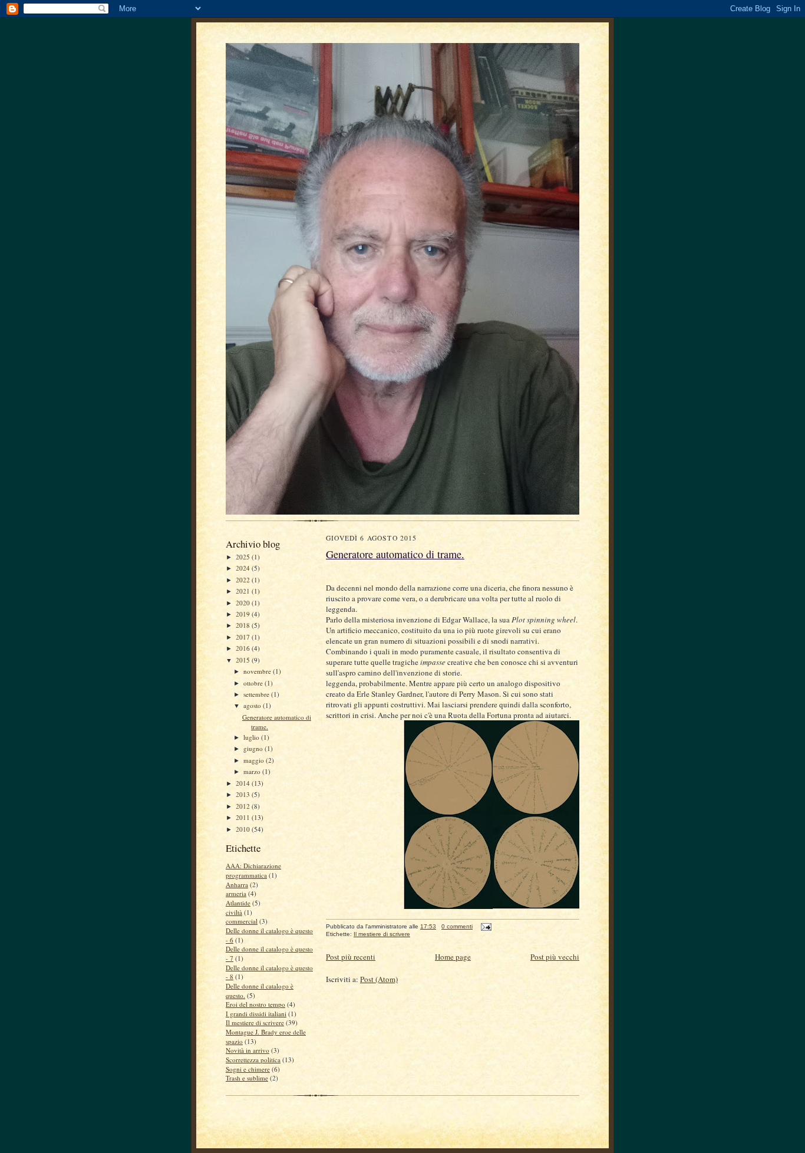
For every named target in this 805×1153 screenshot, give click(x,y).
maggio (254, 760)
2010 (244, 829)
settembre (257, 694)
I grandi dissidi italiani (256, 1013)
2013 (244, 794)
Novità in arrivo (247, 1050)
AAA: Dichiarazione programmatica (253, 870)
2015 (244, 659)
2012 (244, 806)
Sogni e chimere (248, 1069)
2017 (244, 636)
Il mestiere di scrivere (255, 1022)
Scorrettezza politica (253, 1059)
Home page (453, 956)
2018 (244, 625)
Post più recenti (350, 956)
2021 (244, 591)
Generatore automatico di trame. (395, 554)
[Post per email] (484, 926)
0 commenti (457, 926)
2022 (244, 579)
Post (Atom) (379, 979)
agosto (253, 705)
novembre (258, 671)
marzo (252, 771)
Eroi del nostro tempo (255, 1004)
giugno (254, 748)
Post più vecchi (554, 956)
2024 (244, 568)
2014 (244, 783)
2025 (244, 556)
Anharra (237, 884)
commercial (242, 921)
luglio (252, 737)
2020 (244, 602)
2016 (244, 648)
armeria (236, 893)
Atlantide (238, 902)
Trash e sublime (247, 1077)
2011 (244, 817)
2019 (244, 614)
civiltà (234, 912)
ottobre (254, 682)
